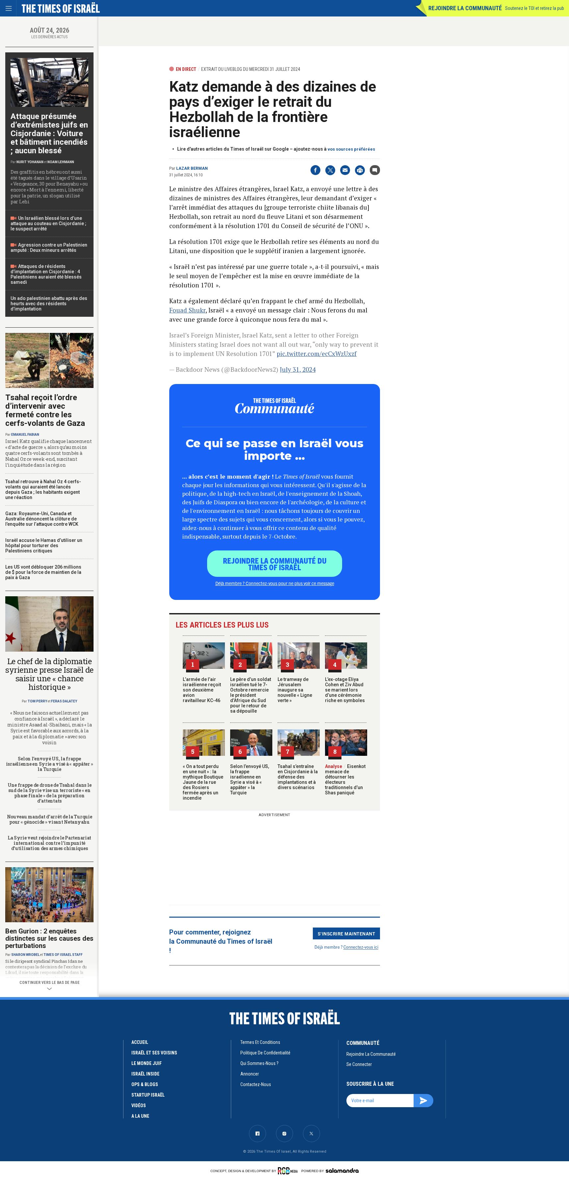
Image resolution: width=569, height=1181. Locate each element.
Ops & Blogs (144, 1084)
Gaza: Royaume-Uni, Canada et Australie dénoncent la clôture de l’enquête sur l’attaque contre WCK (41, 519)
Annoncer (249, 1074)
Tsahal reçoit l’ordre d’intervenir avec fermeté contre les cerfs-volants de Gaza (45, 410)
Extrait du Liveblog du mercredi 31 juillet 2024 (250, 69)
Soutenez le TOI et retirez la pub (534, 8)
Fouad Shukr (187, 310)
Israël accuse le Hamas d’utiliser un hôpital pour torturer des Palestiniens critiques (43, 545)
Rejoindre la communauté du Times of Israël (275, 563)
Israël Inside (145, 1074)
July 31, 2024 (297, 369)
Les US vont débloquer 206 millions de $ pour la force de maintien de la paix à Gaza (43, 572)
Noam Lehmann (60, 162)
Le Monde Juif (146, 1063)
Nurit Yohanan (29, 162)
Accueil (139, 1042)
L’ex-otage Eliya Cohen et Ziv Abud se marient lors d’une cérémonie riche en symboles (345, 690)
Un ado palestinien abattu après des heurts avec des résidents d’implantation (49, 303)
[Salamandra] (342, 1170)
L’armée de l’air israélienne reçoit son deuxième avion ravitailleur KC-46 (202, 690)
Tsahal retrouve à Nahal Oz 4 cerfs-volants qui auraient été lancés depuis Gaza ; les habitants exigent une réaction (43, 489)
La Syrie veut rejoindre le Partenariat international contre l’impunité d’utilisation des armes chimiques (49, 843)
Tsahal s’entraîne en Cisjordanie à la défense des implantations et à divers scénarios (298, 777)
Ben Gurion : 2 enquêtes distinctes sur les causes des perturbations (49, 938)
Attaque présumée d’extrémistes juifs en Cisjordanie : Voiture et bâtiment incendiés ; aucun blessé (49, 133)
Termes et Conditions (260, 1042)
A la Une (140, 1116)
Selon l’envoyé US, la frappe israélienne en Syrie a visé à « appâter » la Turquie (249, 779)
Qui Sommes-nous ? (259, 1063)
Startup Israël (148, 1095)
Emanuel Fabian (25, 434)
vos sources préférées (351, 149)
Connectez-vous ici (360, 947)
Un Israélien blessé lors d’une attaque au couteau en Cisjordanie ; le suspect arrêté (48, 223)
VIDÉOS (138, 1105)
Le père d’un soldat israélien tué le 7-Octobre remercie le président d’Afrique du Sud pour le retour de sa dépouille (250, 695)
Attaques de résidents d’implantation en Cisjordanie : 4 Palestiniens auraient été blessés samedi (46, 274)
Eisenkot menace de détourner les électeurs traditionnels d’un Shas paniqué (345, 779)
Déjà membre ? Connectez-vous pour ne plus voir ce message (274, 583)
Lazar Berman (192, 168)
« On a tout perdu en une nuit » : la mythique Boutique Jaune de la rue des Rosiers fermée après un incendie (203, 782)
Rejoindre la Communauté (465, 8)
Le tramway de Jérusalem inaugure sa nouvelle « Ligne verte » (295, 690)
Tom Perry (37, 701)
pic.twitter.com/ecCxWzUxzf (317, 353)
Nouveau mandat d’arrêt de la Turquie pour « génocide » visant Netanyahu (49, 819)
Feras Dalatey (64, 701)
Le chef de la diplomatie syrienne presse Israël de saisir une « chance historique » (49, 674)
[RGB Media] (289, 1170)
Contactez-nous (255, 1084)
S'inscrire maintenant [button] (346, 933)
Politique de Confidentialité (265, 1052)
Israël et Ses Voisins (154, 1052)
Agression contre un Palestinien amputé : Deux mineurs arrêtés (49, 247)
